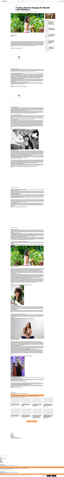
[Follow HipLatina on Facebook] (58, 1)
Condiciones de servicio (35, 396)
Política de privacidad (26, 396)
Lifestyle (1, 460)
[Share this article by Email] (16, 388)
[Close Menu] (1, 454)
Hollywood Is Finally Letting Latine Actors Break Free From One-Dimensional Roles (26, 416)
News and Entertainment (52, 33)
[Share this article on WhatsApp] (11, 388)
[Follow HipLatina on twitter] (60, 1)
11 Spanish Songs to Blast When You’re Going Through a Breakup (51, 41)
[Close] (63, 475)
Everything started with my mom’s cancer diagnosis (17, 341)
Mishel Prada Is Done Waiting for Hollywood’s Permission (15, 404)
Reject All (49, 475)
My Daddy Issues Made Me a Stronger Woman (52, 48)
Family (1, 461)
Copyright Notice (13, 436)
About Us (12, 434)
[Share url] (11, 40)
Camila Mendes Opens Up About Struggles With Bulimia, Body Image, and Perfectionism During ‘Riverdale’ (48, 416)
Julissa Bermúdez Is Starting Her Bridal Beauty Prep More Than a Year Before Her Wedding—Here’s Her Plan (36, 416)
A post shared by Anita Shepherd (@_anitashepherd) (19, 105)
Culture (50, 27)
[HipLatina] (4, 1)
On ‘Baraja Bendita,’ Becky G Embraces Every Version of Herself (26, 405)
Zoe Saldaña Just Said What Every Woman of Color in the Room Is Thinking (36, 405)
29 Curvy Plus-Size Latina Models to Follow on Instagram (52, 29)
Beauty (33, 414)
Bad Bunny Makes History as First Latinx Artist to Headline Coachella (51, 23)
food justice (15, 387)
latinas (20, 387)
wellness (22, 387)
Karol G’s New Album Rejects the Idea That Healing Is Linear (15, 415)
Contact (12, 435)
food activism (12, 387)
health (18, 387)
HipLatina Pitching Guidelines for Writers (16, 437)
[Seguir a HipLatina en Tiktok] (63, 1)
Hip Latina (13, 35)
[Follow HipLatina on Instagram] (61, 1)
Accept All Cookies (54, 475)
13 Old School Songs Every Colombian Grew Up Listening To (52, 35)
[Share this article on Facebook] (13, 388)
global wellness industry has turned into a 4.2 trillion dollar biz (23, 41)
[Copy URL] (12, 39)
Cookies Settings (44, 475)
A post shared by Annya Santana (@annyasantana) (19, 67)
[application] (50, 16)
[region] (32, 476)
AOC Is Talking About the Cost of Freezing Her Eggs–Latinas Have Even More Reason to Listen (48, 405)
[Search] (46, 1)
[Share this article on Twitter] (15, 388)
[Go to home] (32, 428)
